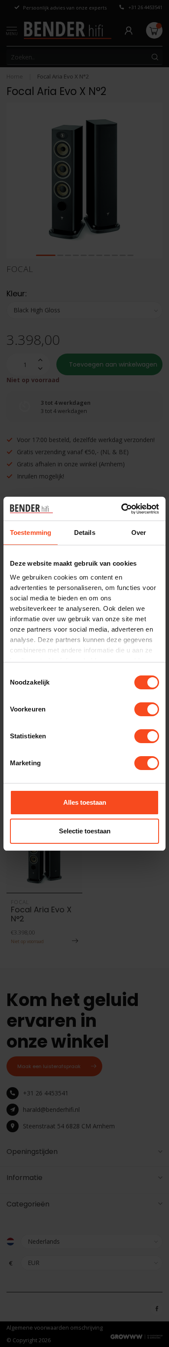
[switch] (146, 709)
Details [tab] (84, 532)
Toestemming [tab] (30, 532)
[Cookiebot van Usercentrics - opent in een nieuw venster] (121, 509)
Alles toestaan (84, 802)
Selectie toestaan (84, 831)
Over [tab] (138, 532)
